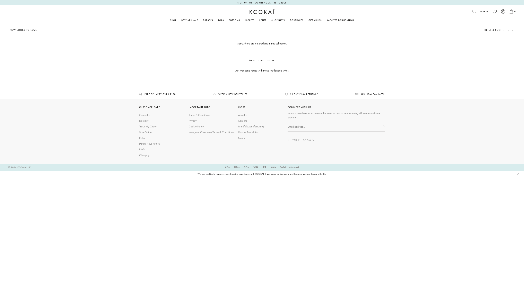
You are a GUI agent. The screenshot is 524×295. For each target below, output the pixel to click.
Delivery (143, 121)
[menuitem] (190, 20)
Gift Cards (315, 20)
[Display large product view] (508, 30)
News (241, 138)
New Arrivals (189, 20)
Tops (221, 20)
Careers (242, 121)
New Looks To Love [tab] (262, 60)
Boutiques (296, 20)
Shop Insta (278, 20)
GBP (483, 11)
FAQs (142, 149)
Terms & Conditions (199, 115)
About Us (243, 115)
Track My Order (148, 126)
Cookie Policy (196, 126)
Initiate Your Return (149, 143)
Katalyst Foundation (340, 20)
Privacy (192, 121)
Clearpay (144, 155)
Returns (143, 138)
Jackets (249, 20)
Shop (173, 20)
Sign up (383, 127)
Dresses (208, 20)
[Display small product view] (513, 30)
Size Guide (145, 132)
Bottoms (234, 20)
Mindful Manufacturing (251, 126)
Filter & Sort (492, 30)
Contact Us (145, 115)
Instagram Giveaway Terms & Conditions (211, 132)
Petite (263, 20)
